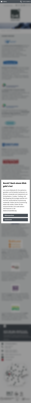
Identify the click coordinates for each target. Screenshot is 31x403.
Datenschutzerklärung (9, 210)
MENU (5, 1)
